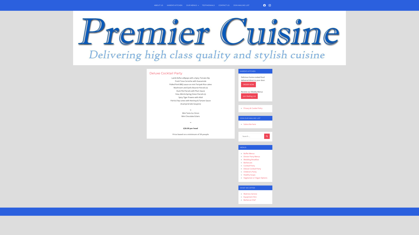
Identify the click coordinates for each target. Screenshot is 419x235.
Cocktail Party (249, 165)
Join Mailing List (241, 5)
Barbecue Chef (250, 200)
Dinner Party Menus (252, 156)
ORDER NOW (248, 84)
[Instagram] (269, 5)
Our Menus (191, 5)
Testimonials (208, 5)
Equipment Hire (250, 197)
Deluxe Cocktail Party (252, 169)
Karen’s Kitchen (174, 5)
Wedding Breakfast (251, 159)
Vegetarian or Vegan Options (255, 178)
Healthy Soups (249, 175)
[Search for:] (252, 136)
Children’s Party (250, 172)
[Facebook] (264, 5)
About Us (158, 5)
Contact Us (224, 5)
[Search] (267, 136)
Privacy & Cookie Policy (253, 108)
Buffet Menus (249, 153)
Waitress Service (250, 194)
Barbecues (248, 162)
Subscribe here (250, 124)
